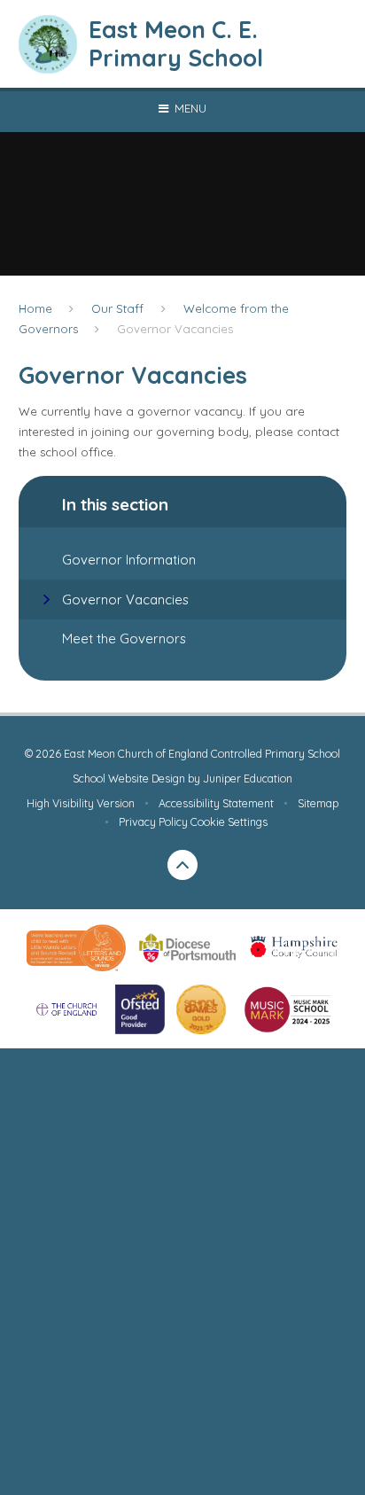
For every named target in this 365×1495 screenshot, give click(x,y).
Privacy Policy (153, 822)
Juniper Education (247, 778)
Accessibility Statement (216, 803)
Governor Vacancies (175, 329)
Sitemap (318, 803)
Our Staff (117, 308)
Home (35, 308)
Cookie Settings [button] (229, 822)
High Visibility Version (81, 803)
